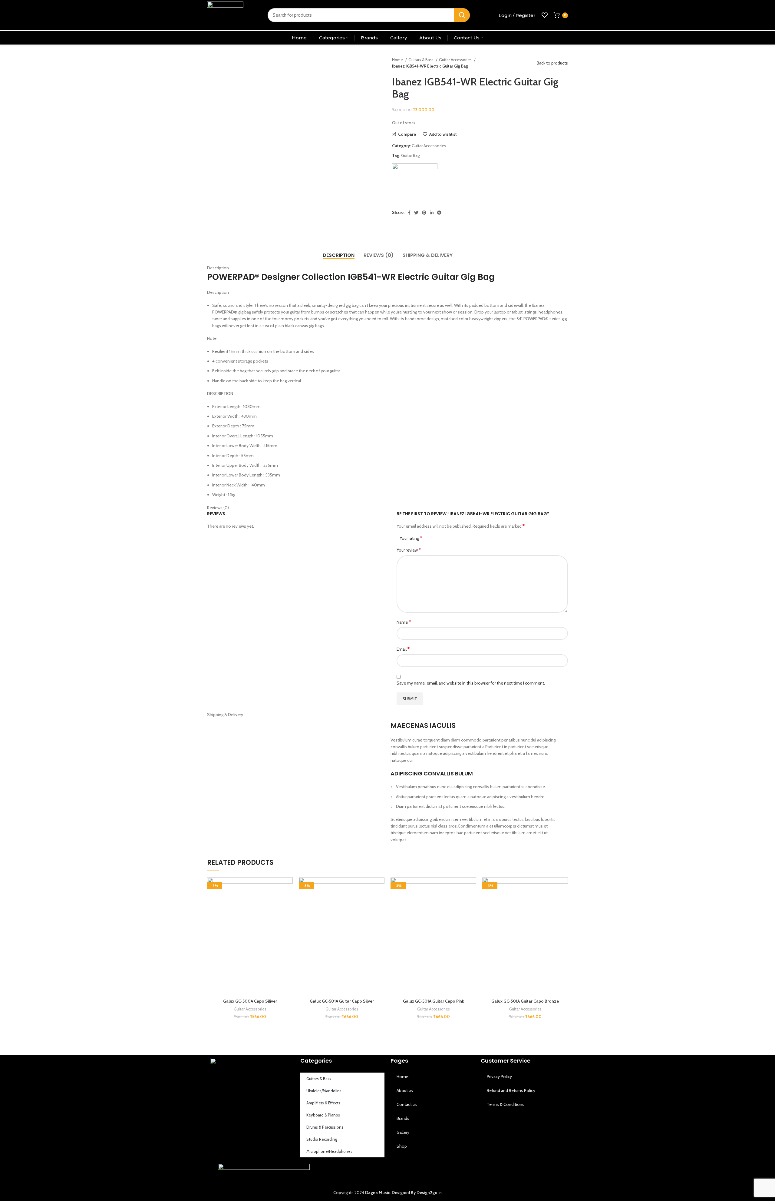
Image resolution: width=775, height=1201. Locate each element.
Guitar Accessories (456, 59)
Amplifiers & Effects (323, 1102)
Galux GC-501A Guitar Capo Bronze (525, 1001)
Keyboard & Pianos (323, 1115)
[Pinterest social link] (424, 213)
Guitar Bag (410, 155)
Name (404, 622)
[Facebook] (398, 1171)
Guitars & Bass (421, 59)
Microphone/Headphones (329, 1151)
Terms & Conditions (505, 1104)
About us (405, 1090)
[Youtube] (430, 1171)
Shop (402, 1146)
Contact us (407, 1104)
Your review (409, 550)
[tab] (339, 255)
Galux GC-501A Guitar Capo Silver (342, 1001)
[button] (288, 901)
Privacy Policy (499, 1076)
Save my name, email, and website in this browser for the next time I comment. (471, 683)
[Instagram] (414, 1171)
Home (398, 59)
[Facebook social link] (409, 213)
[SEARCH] (462, 15)
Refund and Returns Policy (511, 1090)
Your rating (411, 538)
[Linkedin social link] (431, 213)
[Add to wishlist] (288, 887)
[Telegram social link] (439, 213)
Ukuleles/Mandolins (323, 1090)
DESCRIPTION (220, 393)
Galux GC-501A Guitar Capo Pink (433, 1001)
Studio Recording (321, 1139)
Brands (403, 1118)
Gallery (403, 1132)
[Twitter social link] (416, 213)
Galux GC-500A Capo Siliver (250, 1001)
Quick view (288, 914)
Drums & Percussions (324, 1127)
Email (403, 649)
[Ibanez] (414, 186)
